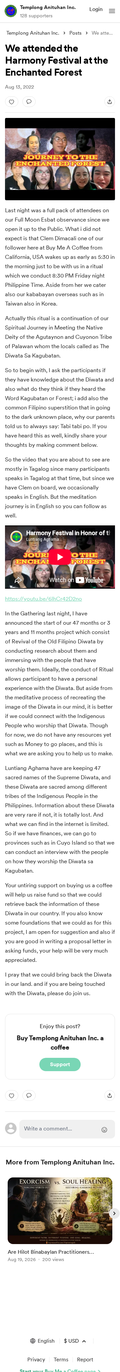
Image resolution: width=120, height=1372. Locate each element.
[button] (112, 11)
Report (85, 1359)
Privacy (36, 1359)
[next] (114, 1213)
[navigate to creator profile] (10, 11)
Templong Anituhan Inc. (48, 7)
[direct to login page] (67, 1129)
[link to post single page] (60, 1220)
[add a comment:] (29, 101)
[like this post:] (11, 101)
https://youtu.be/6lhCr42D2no (43, 598)
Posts (75, 33)
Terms (61, 1359)
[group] (60, 1223)
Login (96, 9)
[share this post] (109, 101)
